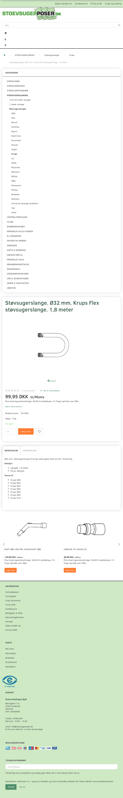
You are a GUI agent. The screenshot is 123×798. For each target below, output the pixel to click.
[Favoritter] (61, 33)
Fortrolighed (10, 596)
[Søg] (119, 25)
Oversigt (9, 621)
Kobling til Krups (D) (75, 549)
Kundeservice (81, 3)
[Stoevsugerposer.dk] (31, 13)
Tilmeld (11, 787)
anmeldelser (28, 390)
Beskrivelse (11, 450)
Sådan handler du (63, 3)
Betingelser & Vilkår (14, 613)
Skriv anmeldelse (51, 390)
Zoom (53, 380)
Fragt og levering (113, 3)
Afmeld (22, 787)
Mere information (13, 406)
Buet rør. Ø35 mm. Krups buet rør (22, 549)
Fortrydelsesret (12, 592)
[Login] (61, 39)
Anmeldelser (30, 450)
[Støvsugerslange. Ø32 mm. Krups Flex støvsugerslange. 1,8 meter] (52, 345)
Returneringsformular (14, 617)
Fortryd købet (11, 630)
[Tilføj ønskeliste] (39, 431)
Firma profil (96, 3)
